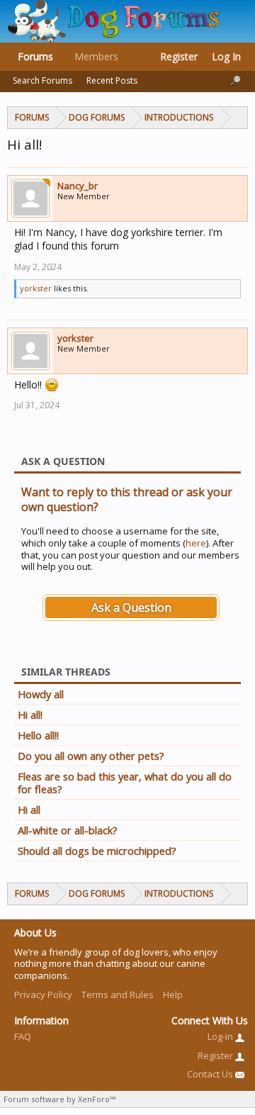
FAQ (22, 1036)
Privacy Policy (43, 994)
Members (96, 56)
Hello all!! (38, 735)
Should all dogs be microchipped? (97, 851)
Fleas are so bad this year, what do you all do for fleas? (125, 782)
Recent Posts (111, 80)
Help (173, 994)
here (196, 543)
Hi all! (30, 714)
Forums (35, 56)
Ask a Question (131, 607)
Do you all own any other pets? (91, 756)
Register (179, 56)
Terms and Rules (117, 994)
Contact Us (211, 1074)
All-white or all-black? (68, 830)
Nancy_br (77, 185)
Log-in (221, 1036)
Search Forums (42, 80)
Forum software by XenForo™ (59, 1099)
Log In (226, 56)
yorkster (36, 288)
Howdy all (41, 694)
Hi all (29, 809)
